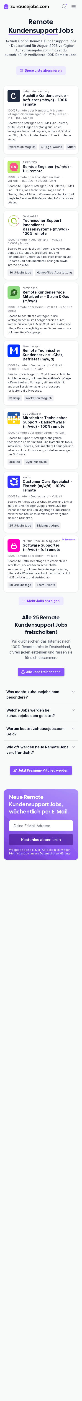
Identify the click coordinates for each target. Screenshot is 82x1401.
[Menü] (73, 6)
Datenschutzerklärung (55, 853)
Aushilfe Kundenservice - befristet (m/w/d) (45, 99)
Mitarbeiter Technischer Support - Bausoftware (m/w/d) (45, 422)
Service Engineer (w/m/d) (47, 168)
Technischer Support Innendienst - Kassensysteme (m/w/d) (46, 227)
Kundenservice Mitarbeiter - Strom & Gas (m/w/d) (46, 296)
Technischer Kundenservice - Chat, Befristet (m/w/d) (43, 354)
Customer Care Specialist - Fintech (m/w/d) (47, 485)
